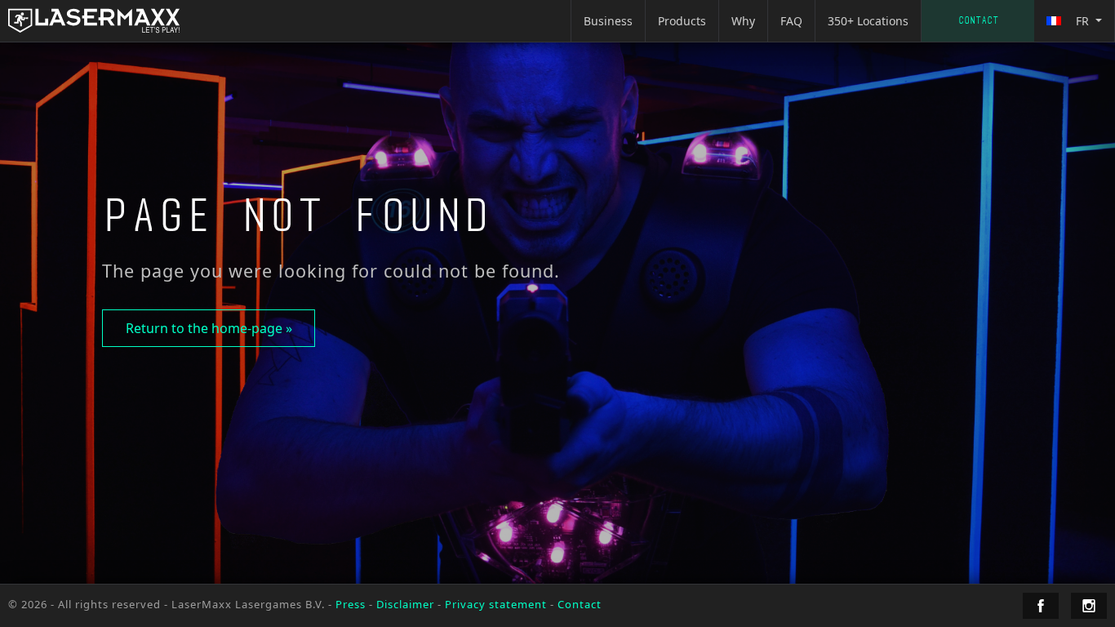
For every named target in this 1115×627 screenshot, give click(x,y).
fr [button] (1082, 21)
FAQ (791, 21)
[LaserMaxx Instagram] (1089, 606)
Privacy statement (496, 604)
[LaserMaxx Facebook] (1041, 606)
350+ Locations (868, 21)
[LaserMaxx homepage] (94, 21)
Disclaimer (405, 604)
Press (350, 604)
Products (682, 21)
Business (608, 21)
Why (743, 21)
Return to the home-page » (209, 328)
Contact (978, 20)
